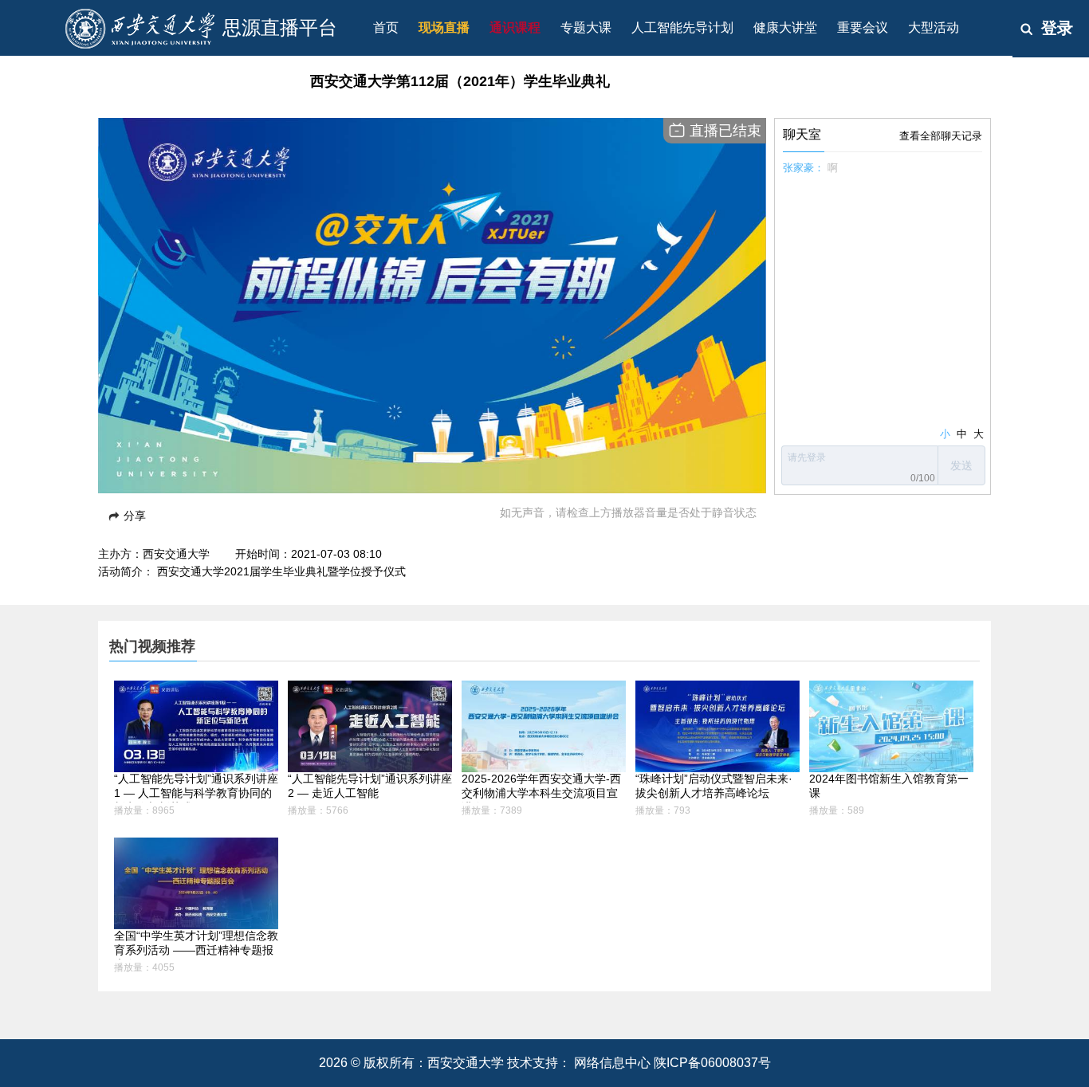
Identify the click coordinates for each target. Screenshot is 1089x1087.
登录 (1057, 28)
